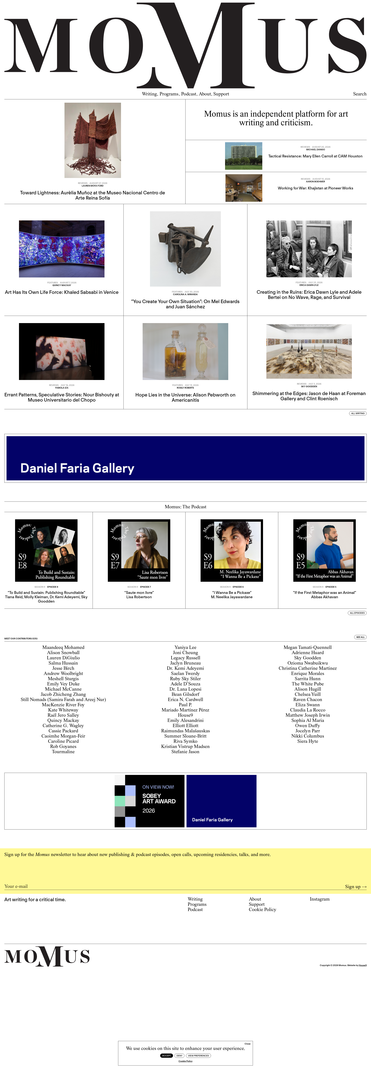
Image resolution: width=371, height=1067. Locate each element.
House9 (363, 965)
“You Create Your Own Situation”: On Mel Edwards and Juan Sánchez (185, 303)
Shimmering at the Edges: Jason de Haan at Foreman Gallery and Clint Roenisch (309, 395)
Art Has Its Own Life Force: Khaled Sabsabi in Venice (62, 292)
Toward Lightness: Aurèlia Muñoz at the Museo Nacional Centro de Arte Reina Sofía (92, 195)
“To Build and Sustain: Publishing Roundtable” (46, 592)
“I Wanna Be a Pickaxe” (231, 592)
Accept (166, 1055)
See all (360, 637)
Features (52, 282)
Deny (179, 1055)
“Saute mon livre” (139, 592)
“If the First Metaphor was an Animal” (324, 592)
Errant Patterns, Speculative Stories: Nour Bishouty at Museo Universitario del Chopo (61, 397)
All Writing (358, 413)
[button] (247, 1044)
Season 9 (39, 587)
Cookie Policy (185, 1061)
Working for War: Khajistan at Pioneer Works (315, 188)
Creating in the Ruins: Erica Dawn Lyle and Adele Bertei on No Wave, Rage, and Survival (309, 294)
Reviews (82, 183)
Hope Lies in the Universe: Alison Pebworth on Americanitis (185, 397)
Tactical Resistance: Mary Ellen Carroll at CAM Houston (315, 156)
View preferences (198, 1055)
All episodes (357, 613)
